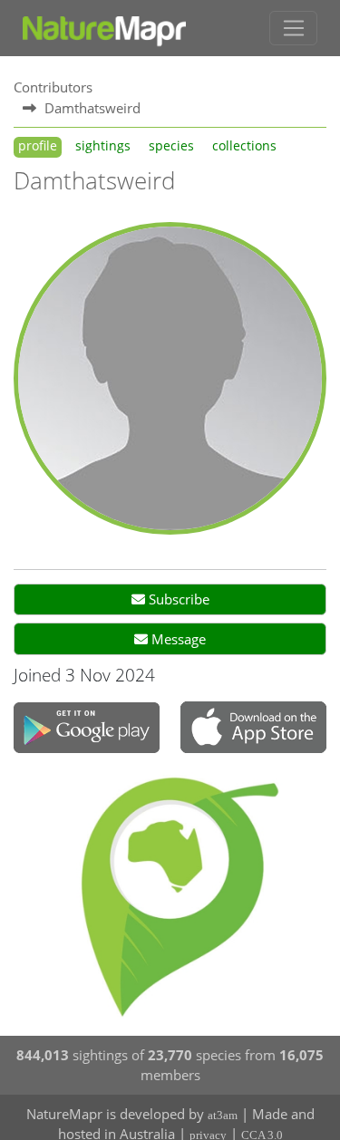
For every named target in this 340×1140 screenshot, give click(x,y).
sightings (103, 146)
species (171, 146)
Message (177, 639)
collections (244, 146)
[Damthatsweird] (170, 377)
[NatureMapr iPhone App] (253, 729)
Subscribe (177, 599)
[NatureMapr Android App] (87, 729)
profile (37, 146)
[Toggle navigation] (293, 28)
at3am (223, 1115)
